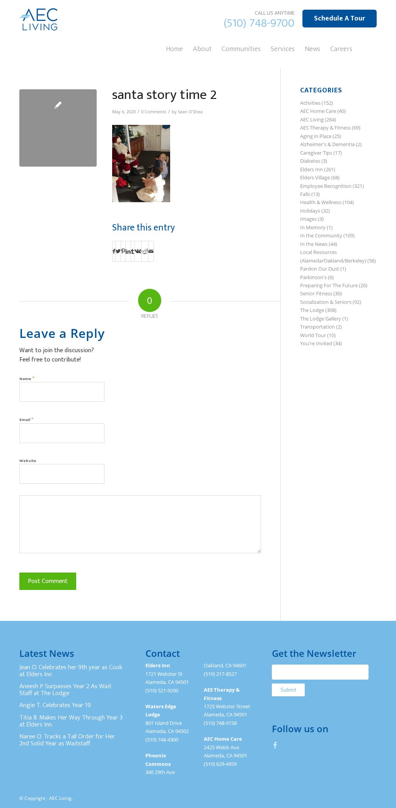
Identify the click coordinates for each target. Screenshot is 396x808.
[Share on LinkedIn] (128, 251)
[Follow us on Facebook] (275, 745)
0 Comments (153, 111)
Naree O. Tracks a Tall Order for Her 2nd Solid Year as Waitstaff (67, 740)
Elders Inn (311, 169)
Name (26, 378)
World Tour (313, 335)
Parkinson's (313, 277)
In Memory (313, 227)
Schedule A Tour (339, 18)
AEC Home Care (318, 110)
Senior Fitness (316, 293)
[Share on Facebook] (114, 251)
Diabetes (310, 160)
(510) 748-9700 (259, 23)
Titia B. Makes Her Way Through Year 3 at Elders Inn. (71, 721)
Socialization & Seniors (326, 301)
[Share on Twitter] (118, 251)
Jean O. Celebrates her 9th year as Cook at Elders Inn (70, 671)
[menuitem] (174, 48)
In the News (314, 243)
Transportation (317, 326)
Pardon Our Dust (319, 268)
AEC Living (312, 119)
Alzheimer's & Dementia (327, 144)
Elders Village (315, 177)
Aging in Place (315, 136)
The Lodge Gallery (320, 318)
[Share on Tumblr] (132, 251)
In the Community (321, 235)
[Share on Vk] (138, 251)
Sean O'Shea (190, 111)
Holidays (310, 210)
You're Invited (316, 343)
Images (308, 218)
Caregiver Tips (316, 152)
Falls (305, 194)
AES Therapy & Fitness (325, 127)
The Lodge (312, 310)
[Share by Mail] (151, 251)
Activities (310, 102)
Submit (288, 690)
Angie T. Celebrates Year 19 (55, 705)
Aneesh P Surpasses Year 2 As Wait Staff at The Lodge (65, 690)
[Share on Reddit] (145, 251)
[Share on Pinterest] (123, 251)
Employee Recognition (326, 185)
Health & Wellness (320, 202)
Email (26, 419)
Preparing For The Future (329, 285)
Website (27, 460)
